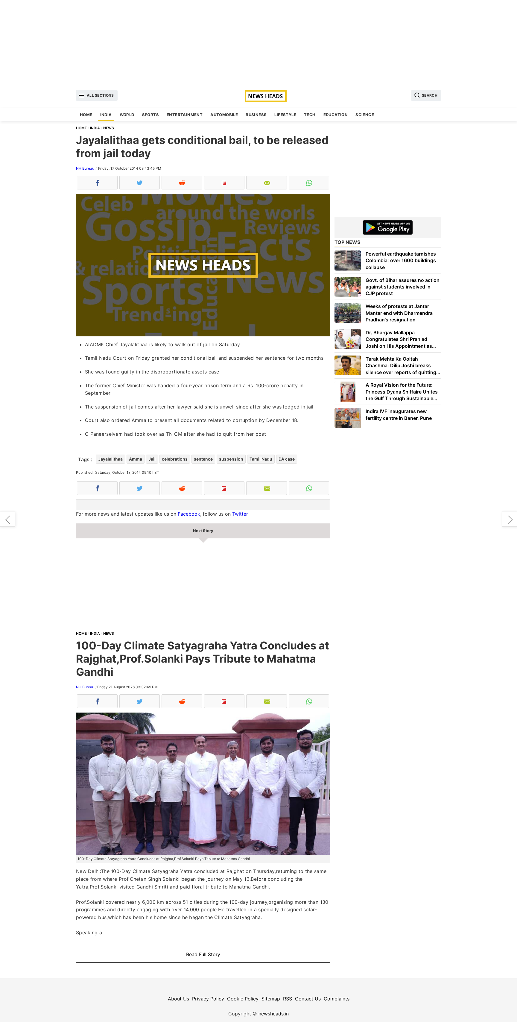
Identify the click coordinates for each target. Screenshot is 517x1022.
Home (86, 114)
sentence (203, 458)
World (127, 114)
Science (364, 114)
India (106, 114)
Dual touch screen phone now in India (7, 519)
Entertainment (185, 114)
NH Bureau (85, 168)
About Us (178, 999)
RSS (287, 999)
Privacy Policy (208, 999)
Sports (150, 114)
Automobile (224, 114)
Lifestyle (285, 114)
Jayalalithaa (110, 458)
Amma (135, 458)
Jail (152, 458)
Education (335, 114)
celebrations (175, 458)
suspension (231, 458)
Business (256, 114)
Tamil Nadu (261, 458)
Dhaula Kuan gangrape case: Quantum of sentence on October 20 (509, 519)
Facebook (189, 514)
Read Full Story (203, 954)
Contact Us (308, 999)
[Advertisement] (258, 42)
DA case (287, 458)
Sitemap (270, 999)
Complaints (336, 999)
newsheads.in (273, 1014)
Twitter (240, 514)
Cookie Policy (242, 999)
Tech (310, 114)
